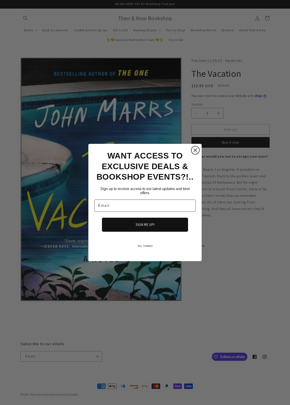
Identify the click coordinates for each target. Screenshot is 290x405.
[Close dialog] (195, 150)
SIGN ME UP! (145, 224)
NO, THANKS (145, 246)
